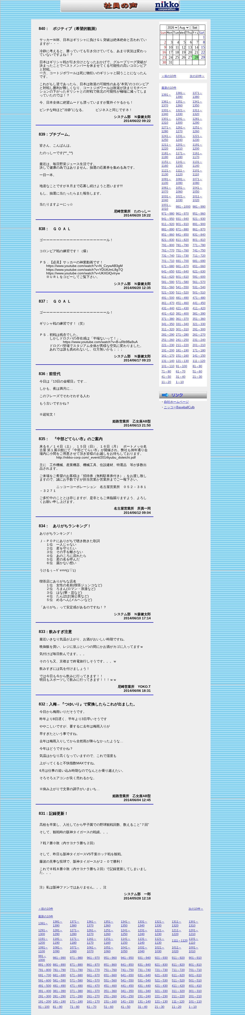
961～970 (182, 213)
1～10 (180, 382)
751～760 (182, 250)
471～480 (199, 298)
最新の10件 (168, 87)
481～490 (182, 298)
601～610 (182, 276)
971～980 (167, 213)
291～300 (199, 329)
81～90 (197, 366)
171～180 (199, 350)
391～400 (182, 313)
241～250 (182, 340)
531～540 (199, 287)
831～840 (199, 234)
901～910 (182, 224)
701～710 (167, 261)
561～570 (199, 282)
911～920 (167, 224)
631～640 (182, 271)
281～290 (167, 334)
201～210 (199, 345)
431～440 (167, 308)
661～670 (182, 266)
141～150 (199, 355)
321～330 (199, 324)
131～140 (167, 361)
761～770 (167, 250)
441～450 (199, 303)
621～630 (199, 271)
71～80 (166, 371)
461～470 (167, 303)
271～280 (182, 334)
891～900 (199, 224)
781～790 (182, 245)
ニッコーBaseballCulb (179, 407)
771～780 (199, 245)
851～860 (167, 234)
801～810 (199, 240)
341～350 (167, 324)
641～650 (167, 271)
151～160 (182, 355)
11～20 (166, 382)
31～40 (180, 376)
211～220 (182, 345)
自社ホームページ (176, 402)
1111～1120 (180, 940)
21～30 (197, 376)
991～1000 (183, 206)
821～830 (167, 240)
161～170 (167, 355)
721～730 (182, 255)
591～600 (199, 276)
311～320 (167, 329)
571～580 (182, 282)
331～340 (182, 324)
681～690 (199, 261)
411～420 (199, 308)
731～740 (167, 255)
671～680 (167, 266)
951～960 (199, 213)
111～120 (199, 361)
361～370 (182, 319)
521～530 (167, 292)
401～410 (167, 313)
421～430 (182, 308)
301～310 (182, 329)
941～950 (167, 219)
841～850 (182, 234)
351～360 (199, 319)
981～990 (199, 206)
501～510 (199, 292)
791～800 (167, 245)
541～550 (182, 287)
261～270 (199, 334)
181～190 (182, 350)
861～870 (199, 229)
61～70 (180, 371)
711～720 (199, 255)
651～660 (199, 266)
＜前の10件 (168, 76)
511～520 (182, 292)
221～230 (167, 345)
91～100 (181, 366)
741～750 (199, 250)
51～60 (197, 371)
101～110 (167, 366)
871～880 (182, 229)
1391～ (166, 94)
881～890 (167, 229)
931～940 (182, 219)
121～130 (182, 361)
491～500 (167, 298)
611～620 (167, 276)
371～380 (167, 319)
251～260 (167, 340)
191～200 (167, 350)
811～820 (182, 240)
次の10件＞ (197, 76)
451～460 (182, 303)
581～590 (167, 282)
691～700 (182, 261)
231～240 (199, 340)
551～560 (167, 287)
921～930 (199, 219)
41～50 (166, 376)
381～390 (199, 313)
